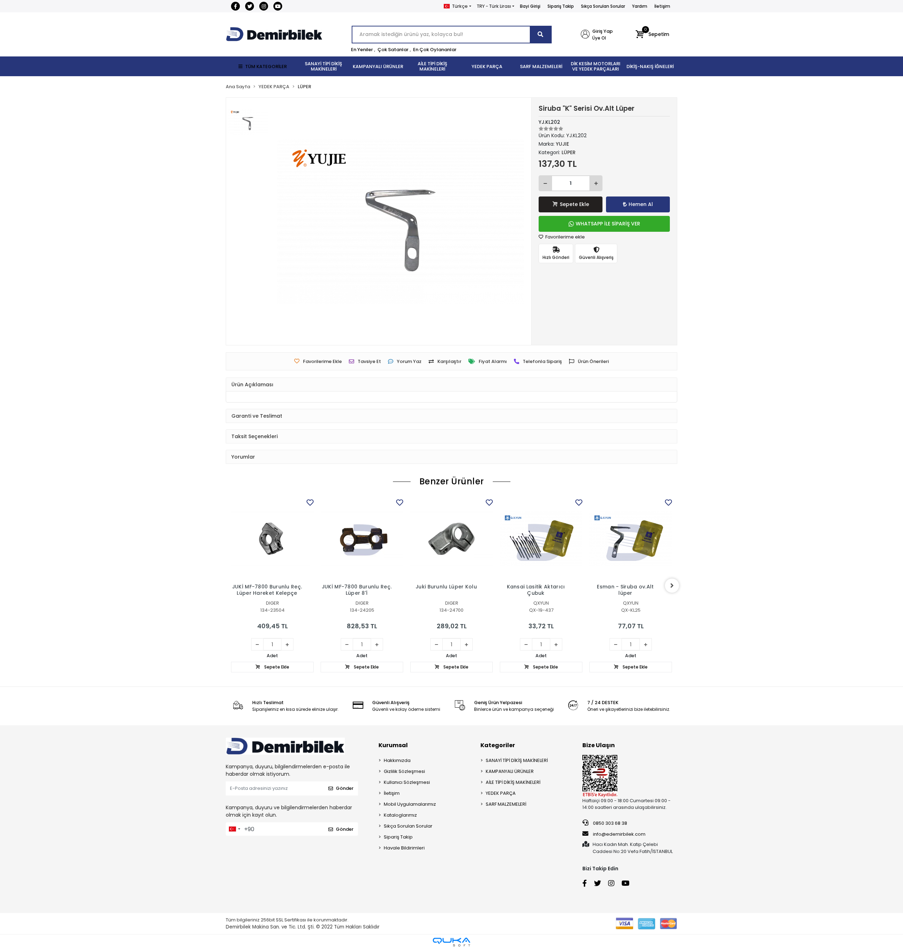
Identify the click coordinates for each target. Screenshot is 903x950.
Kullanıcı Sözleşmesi (407, 782)
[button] (652, 34)
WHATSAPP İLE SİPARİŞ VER (608, 223)
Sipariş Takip (560, 6)
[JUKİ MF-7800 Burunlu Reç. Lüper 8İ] (362, 538)
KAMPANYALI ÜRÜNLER (510, 771)
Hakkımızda (397, 760)
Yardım (639, 6)
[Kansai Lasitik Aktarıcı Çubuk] (541, 538)
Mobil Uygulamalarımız (410, 804)
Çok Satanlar (392, 49)
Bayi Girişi (530, 6)
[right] (672, 585)
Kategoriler (497, 745)
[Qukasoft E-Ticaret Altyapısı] (451, 942)
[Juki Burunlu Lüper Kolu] (451, 538)
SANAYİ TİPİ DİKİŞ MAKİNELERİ (517, 760)
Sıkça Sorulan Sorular (603, 6)
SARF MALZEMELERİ (506, 804)
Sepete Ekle (574, 204)
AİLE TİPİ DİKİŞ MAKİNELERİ (513, 782)
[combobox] (234, 829)
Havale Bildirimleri (404, 848)
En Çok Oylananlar (434, 49)
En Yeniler (362, 49)
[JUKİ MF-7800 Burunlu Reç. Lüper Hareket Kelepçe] (272, 538)
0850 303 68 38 (609, 823)
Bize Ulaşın (598, 745)
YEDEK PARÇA (501, 793)
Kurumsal (393, 745)
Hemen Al (641, 204)
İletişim (662, 6)
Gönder (344, 788)
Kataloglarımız (400, 815)
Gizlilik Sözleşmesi (404, 771)
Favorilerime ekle (564, 237)
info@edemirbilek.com (619, 834)
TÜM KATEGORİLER (266, 66)
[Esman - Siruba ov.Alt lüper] (630, 538)
